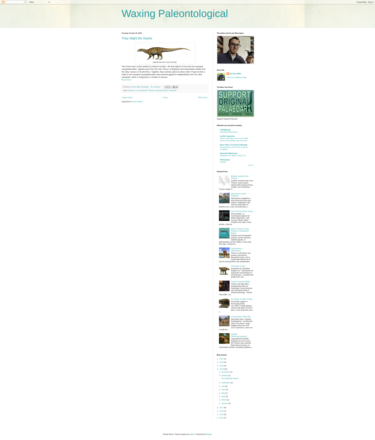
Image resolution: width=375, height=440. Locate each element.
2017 (221, 408)
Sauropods (173, 90)
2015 (221, 414)
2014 (221, 418)
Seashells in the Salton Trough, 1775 (233, 155)
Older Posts (202, 98)
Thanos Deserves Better (240, 282)
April (223, 396)
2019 (221, 366)
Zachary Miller (235, 74)
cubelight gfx (225, 130)
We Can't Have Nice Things (242, 211)
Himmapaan (225, 160)
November (225, 372)
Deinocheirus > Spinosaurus (237, 250)
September (226, 383)
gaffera (192, 434)
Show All (250, 165)
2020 (221, 362)
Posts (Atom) (137, 102)
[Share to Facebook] (174, 87)
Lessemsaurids (141, 90)
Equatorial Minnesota (228, 153)
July (223, 386)
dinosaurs (131, 90)
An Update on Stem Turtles (241, 299)
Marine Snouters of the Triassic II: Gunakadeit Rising (240, 231)
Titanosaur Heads (238, 266)
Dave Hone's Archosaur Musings (233, 145)
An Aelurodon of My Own (241, 317)
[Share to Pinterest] (176, 87)
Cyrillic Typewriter (227, 136)
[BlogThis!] (168, 87)
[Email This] (165, 87)
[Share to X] (171, 87)
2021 (221, 359)
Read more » (127, 80)
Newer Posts (127, 98)
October (224, 376)
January (224, 403)
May (223, 393)
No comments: (155, 87)
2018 (221, 369)
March (224, 400)
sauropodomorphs (161, 90)
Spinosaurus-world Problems (238, 195)
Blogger (209, 434)
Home (165, 98)
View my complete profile (237, 77)
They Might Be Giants (137, 38)
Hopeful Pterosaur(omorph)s (239, 335)
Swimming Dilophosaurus (229, 132)
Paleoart (151, 90)
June (223, 390)
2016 (221, 411)
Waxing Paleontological (175, 13)
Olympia (223, 162)
